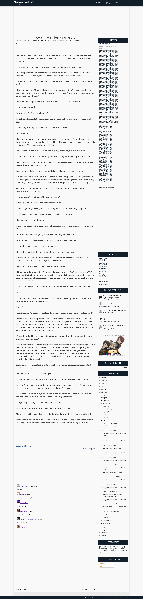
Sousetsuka (23, 2)
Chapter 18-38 (103, 265)
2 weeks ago (116, 329)
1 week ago (116, 299)
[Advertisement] (71, 21)
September (106, 409)
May (104, 420)
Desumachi (103, 546)
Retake (114, 548)
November (106, 403)
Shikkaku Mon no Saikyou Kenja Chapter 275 (114, 500)
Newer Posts (22, 589)
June (104, 418)
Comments (105, 566)
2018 (102, 527)
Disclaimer (126, 597)
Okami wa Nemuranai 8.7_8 (110, 430)
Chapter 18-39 (103, 266)
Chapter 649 (102, 275)
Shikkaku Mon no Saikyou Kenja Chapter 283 (114, 426)
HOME (98, 2)
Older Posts (88, 589)
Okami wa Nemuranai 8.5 (109, 445)
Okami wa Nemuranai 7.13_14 (111, 511)
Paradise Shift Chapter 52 (105, 321)
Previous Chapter (23, 446)
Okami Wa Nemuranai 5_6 (105, 314)
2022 (102, 389)
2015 (102, 536)
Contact (109, 597)
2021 (102, 392)
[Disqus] (55, 507)
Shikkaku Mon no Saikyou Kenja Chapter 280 (114, 453)
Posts (103, 563)
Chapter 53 (102, 259)
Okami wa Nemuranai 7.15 (110, 504)
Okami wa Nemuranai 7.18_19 (111, 477)
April (104, 515)
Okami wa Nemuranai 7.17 (110, 484)
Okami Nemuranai (33, 41)
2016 (102, 533)
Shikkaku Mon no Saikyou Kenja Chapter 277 (114, 480)
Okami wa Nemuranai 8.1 (55, 37)
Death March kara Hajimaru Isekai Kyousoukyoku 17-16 (112, 449)
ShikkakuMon (122, 548)
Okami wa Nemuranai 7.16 (110, 492)
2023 (102, 386)
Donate (124, 2)
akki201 (105, 303)
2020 (102, 395)
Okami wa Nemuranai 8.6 (109, 438)
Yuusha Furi (124, 550)
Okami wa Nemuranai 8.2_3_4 (110, 457)
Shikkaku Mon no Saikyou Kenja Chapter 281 (114, 441)
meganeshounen (107, 318)
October (105, 406)
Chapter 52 (102, 261)
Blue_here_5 (106, 310)
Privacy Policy (117, 597)
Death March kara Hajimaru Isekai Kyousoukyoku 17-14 (112, 495)
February (105, 520)
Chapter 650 (102, 276)
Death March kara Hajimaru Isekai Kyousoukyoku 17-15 (112, 473)
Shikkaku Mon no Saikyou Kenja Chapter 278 (114, 468)
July (104, 415)
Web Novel (45, 41)
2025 (102, 380)
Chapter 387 (102, 270)
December (106, 400)
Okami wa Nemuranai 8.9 (109, 423)
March (105, 518)
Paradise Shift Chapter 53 (105, 299)
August (105, 412)
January (105, 523)
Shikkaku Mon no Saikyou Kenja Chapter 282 (114, 434)
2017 (102, 530)
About (104, 597)
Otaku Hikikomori (108, 295)
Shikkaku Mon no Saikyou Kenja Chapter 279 (114, 461)
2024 (102, 383)
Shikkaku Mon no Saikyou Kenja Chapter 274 (114, 507)
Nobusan (115, 546)
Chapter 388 (102, 271)
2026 (102, 378)
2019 (102, 398)
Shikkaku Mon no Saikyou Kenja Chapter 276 (114, 488)
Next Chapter (89, 449)
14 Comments (74, 41)
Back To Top (17, 597)
